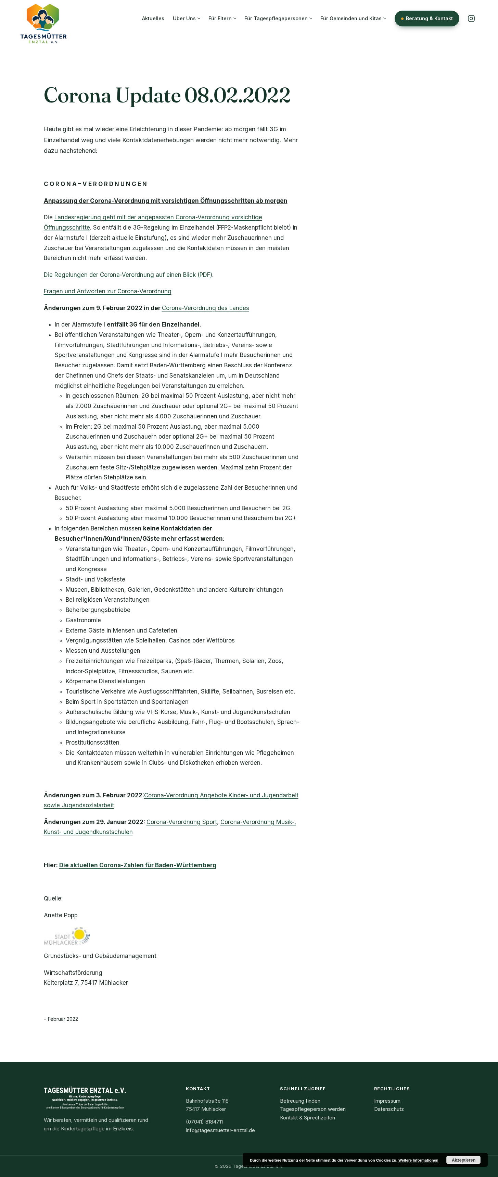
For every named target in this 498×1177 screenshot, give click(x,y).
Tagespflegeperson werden (313, 1109)
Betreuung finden (300, 1101)
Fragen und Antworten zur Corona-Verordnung (107, 291)
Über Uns (184, 18)
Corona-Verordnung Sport (181, 822)
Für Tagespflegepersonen (276, 18)
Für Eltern (220, 18)
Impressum (387, 1101)
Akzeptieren (463, 1160)
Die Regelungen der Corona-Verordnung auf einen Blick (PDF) (128, 274)
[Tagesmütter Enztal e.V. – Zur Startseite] (43, 18)
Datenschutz (389, 1109)
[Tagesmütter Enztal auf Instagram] (471, 18)
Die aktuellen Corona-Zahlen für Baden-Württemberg (137, 865)
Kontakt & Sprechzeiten (307, 1117)
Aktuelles (153, 18)
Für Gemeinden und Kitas (351, 18)
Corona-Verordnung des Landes (205, 308)
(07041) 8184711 (204, 1121)
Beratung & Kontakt (429, 18)
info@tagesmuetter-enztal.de (220, 1130)
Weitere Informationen (418, 1160)
